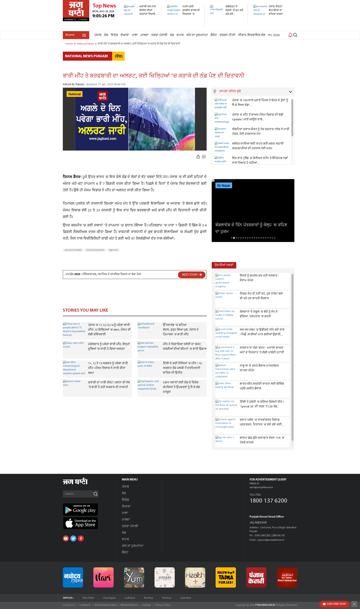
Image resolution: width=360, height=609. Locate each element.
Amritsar (166, 598)
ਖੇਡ (172, 35)
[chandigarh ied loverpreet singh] (226, 20)
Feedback (85, 605)
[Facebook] (81, 538)
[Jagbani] (80, 483)
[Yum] (134, 577)
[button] (256, 91)
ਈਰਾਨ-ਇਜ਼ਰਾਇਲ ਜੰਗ (251, 35)
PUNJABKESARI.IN (265, 605)
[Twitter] (73, 538)
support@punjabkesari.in (270, 540)
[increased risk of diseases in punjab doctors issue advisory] (269, 29)
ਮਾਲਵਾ (144, 35)
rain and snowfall (73, 250)
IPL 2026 (274, 35)
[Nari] (103, 577)
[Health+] (195, 577)
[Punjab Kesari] (256, 577)
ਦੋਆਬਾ (125, 35)
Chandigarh (109, 598)
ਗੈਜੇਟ (214, 35)
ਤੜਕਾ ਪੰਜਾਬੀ (159, 35)
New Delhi (88, 598)
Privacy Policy (163, 605)
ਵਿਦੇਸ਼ (114, 35)
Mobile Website (129, 605)
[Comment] (204, 156)
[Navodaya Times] (73, 577)
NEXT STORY (190, 274)
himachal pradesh (95, 250)
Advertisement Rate (105, 605)
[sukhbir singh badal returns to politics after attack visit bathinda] (183, 25)
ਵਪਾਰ (180, 35)
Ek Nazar (223, 185)
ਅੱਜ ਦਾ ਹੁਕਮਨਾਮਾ (197, 35)
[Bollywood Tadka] (226, 577)
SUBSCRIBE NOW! (336, 604)
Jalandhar (185, 598)
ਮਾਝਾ (135, 35)
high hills (113, 250)
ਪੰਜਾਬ (97, 35)
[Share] (198, 156)
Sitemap (146, 605)
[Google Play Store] (89, 509)
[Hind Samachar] (287, 577)
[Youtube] (66, 538)
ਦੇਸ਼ (106, 35)
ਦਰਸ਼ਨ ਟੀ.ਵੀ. (228, 35)
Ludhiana (130, 598)
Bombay (148, 598)
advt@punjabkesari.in (261, 487)
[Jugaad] (164, 577)
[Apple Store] (89, 523)
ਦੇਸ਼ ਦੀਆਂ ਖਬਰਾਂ (223, 265)
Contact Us (69, 605)
